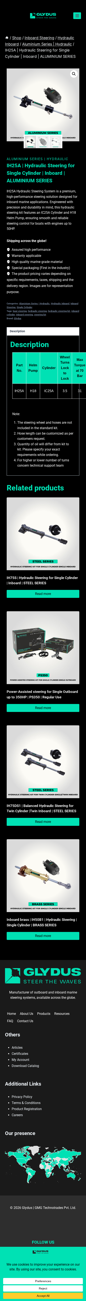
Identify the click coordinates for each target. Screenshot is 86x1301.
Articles (17, 1048)
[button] (74, 74)
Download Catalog (25, 1066)
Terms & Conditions (26, 1103)
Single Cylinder (24, 307)
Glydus (17, 318)
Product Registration (27, 1109)
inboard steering (24, 314)
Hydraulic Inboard (60, 303)
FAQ (10, 1021)
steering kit (40, 314)
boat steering (20, 311)
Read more (43, 594)
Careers (17, 1115)
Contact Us (25, 1021)
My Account (20, 1060)
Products (43, 1014)
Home (11, 1014)
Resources (62, 1014)
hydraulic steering (37, 311)
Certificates (20, 1054)
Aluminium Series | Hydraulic (37, 159)
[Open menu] (77, 15)
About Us (26, 1014)
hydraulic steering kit (59, 311)
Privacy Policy (22, 1097)
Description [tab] (17, 331)
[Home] (7, 38)
